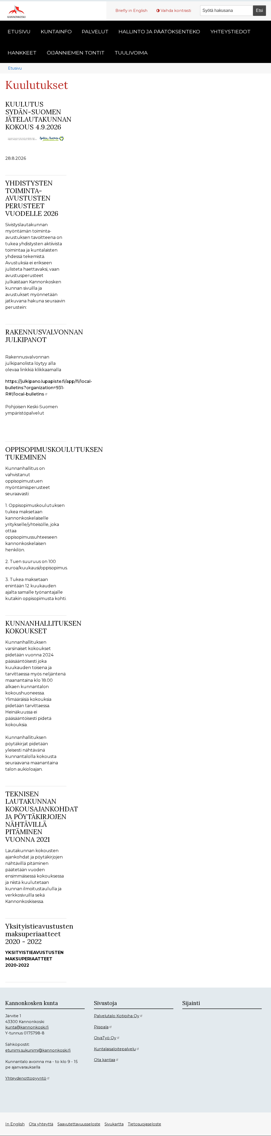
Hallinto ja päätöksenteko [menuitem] (159, 31)
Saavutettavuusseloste (78, 1124)
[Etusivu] (18, 11)
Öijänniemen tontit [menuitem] (76, 52)
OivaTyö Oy (105, 1037)
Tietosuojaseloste (144, 1124)
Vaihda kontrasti (176, 10)
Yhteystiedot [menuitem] (230, 31)
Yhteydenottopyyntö (25, 1078)
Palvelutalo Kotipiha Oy (116, 1016)
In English (15, 1124)
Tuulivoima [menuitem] (131, 52)
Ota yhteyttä (41, 1124)
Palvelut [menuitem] (95, 31)
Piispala (101, 1027)
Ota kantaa (104, 1059)
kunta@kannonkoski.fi (27, 1027)
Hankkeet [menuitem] (22, 52)
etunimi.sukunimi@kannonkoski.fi (38, 1050)
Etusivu (15, 68)
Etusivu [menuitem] (19, 31)
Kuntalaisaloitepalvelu (115, 1049)
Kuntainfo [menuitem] (56, 31)
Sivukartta (114, 1124)
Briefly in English (131, 10)
